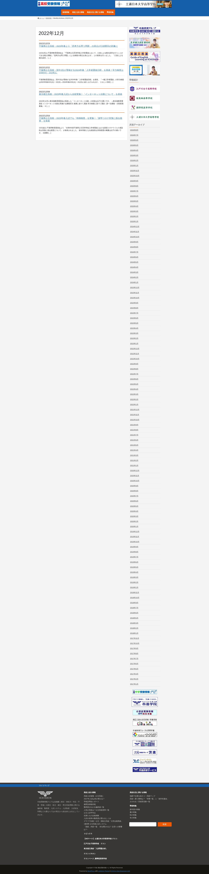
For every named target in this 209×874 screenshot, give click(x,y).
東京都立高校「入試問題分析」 (96, 848)
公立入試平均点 (90, 813)
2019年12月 (134, 532)
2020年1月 (134, 526)
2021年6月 (134, 440)
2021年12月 (134, 410)
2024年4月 (134, 267)
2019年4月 (134, 572)
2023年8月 (134, 308)
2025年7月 (134, 191)
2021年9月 (134, 425)
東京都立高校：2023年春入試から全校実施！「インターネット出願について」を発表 (80, 94)
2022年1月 (134, 404)
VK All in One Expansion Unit (120, 871)
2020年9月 (134, 486)
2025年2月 (134, 216)
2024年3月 (134, 272)
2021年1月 (134, 465)
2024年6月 (134, 257)
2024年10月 (134, 237)
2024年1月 (134, 282)
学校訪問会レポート (91, 802)
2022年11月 (134, 354)
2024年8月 (134, 247)
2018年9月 (134, 603)
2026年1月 (134, 166)
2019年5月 (134, 567)
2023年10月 (134, 298)
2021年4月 (134, 450)
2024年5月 (134, 262)
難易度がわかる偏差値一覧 (94, 807)
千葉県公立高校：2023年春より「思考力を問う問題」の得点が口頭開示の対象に (78, 46)
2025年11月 (134, 171)
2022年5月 (134, 384)
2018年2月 (134, 628)
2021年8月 (134, 430)
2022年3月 (134, 394)
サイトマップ (44, 785)
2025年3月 (134, 211)
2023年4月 (134, 328)
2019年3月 (134, 577)
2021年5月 (134, 445)
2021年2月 (134, 460)
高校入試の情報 (90, 792)
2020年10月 (134, 481)
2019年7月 (134, 557)
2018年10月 (134, 598)
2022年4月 (134, 389)
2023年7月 (134, 313)
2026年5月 (134, 145)
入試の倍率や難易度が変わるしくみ (97, 818)
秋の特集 (133, 815)
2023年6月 (134, 318)
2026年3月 (134, 155)
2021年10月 (134, 420)
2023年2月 (134, 338)
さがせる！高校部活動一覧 (140, 802)
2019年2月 (134, 582)
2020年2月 (134, 521)
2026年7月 (134, 135)
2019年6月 (134, 562)
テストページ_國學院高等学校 (95, 859)
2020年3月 (134, 516)
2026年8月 (134, 130)
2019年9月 (134, 547)
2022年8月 (134, 369)
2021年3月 (134, 455)
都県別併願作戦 (90, 804)
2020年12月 (134, 471)
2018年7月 (134, 608)
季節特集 (133, 806)
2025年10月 (134, 176)
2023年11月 (134, 293)
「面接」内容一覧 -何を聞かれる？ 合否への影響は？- (103, 828)
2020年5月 (134, 506)
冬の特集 (133, 818)
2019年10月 (134, 542)
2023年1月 (134, 344)
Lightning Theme (103, 871)
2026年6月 (134, 140)
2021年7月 (134, 435)
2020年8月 (134, 491)
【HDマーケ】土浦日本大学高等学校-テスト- (101, 839)
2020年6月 (134, 501)
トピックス (88, 834)
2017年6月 (134, 664)
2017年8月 (134, 653)
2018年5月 (134, 618)
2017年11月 (134, 638)
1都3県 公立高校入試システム (95, 824)
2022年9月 (134, 364)
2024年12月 (134, 226)
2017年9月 (134, 648)
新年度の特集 (135, 809)
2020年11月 (134, 476)
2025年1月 (134, 221)
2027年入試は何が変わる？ (94, 799)
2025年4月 (134, 206)
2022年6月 (134, 379)
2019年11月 (134, 537)
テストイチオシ (90, 854)
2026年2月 (134, 160)
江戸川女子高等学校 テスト (95, 844)
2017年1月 (134, 684)
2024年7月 (134, 252)
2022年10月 (134, 359)
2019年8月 (134, 552)
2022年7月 (134, 374)
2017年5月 (134, 669)
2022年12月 (134, 349)
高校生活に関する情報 (138, 792)
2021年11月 (134, 415)
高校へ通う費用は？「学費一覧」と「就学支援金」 (149, 799)
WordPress (91, 871)
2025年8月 (134, 186)
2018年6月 (134, 613)
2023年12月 (134, 287)
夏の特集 (133, 812)
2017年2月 (134, 679)
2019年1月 (134, 587)
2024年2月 (134, 277)
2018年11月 (134, 592)
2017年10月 (134, 643)
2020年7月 (134, 496)
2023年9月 (134, 303)
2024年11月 (134, 232)
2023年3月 (134, 333)
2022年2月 (134, 399)
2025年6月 (134, 196)
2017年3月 (134, 674)
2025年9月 (134, 181)
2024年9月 (134, 242)
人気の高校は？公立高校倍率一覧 (96, 810)
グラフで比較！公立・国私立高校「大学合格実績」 (103, 821)
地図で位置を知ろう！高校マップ (142, 796)
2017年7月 (134, 659)
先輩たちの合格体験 (91, 816)
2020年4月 (134, 511)
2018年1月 (134, 633)
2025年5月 (134, 201)
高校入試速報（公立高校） (94, 796)
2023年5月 (134, 323)
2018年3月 (134, 623)
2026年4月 (134, 150)
